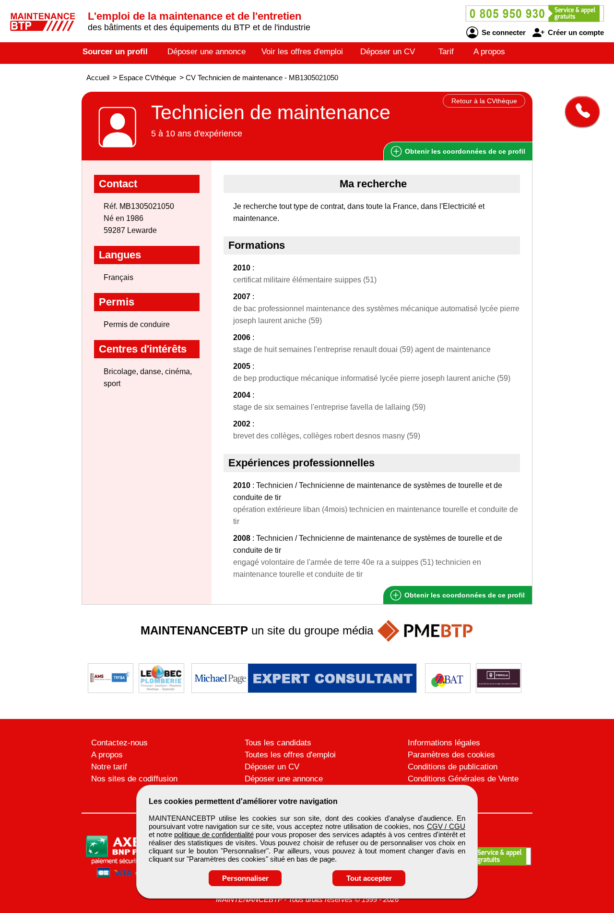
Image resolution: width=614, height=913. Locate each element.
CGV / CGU (446, 826)
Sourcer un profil (115, 51)
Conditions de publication (452, 766)
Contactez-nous (119, 742)
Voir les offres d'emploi (302, 51)
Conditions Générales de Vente (463, 778)
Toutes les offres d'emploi (290, 754)
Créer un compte (575, 32)
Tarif (446, 51)
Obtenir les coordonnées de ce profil (463, 595)
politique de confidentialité (213, 834)
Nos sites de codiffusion (134, 778)
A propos (489, 51)
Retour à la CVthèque (484, 101)
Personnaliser (245, 878)
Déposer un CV (387, 51)
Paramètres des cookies (451, 754)
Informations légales (444, 742)
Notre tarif (109, 766)
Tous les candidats (278, 742)
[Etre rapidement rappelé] (578, 111)
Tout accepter (369, 878)
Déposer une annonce (206, 51)
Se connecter (503, 32)
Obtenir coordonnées (464, 151)
